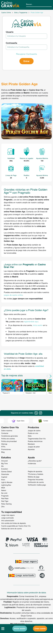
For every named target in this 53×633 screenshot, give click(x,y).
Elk (2, 466)
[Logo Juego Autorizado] (21, 576)
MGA (3, 488)
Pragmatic (5, 496)
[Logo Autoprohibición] (41, 568)
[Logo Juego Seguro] (26, 562)
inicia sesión (38, 325)
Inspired (4, 477)
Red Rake (4, 498)
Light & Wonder (6, 482)
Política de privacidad (34, 623)
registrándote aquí (31, 321)
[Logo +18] (42, 576)
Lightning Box (6, 485)
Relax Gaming (6, 504)
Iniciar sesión (19, 628)
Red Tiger (4, 501)
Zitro (3, 506)
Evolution (4, 469)
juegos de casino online (13, 295)
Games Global (6, 471)
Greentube (5, 474)
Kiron (3, 479)
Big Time (4, 463)
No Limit (4, 493)
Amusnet (4, 461)
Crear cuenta (40, 628)
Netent (3, 490)
